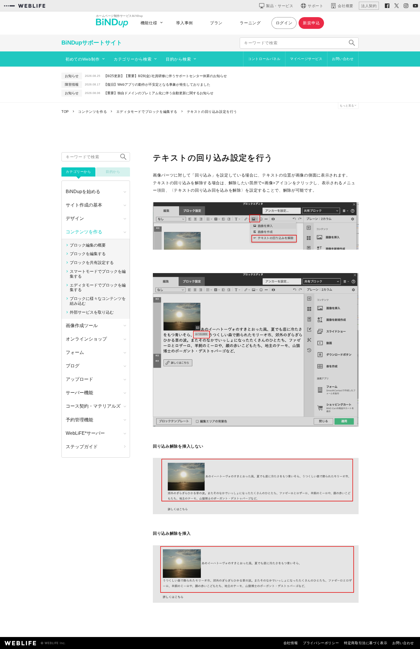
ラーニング (250, 23)
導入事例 (184, 23)
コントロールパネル (264, 59)
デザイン (75, 218)
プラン (216, 23)
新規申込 (311, 23)
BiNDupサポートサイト (91, 42)
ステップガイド (82, 446)
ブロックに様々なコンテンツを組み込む (98, 301)
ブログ (72, 365)
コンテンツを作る (84, 231)
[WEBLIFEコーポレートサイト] (24, 5)
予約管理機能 (79, 419)
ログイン (284, 23)
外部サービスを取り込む (92, 312)
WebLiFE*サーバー (85, 433)
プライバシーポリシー (321, 643)
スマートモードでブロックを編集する (98, 274)
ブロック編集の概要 (88, 245)
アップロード (79, 379)
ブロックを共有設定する (92, 262)
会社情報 (290, 643)
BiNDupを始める (83, 191)
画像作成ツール (82, 325)
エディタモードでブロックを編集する (98, 287)
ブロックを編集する (88, 253)
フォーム (75, 352)
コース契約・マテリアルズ (93, 406)
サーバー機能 (79, 392)
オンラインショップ (86, 338)
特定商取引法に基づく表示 (365, 643)
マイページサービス (306, 59)
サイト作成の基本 (84, 205)
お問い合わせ (343, 59)
